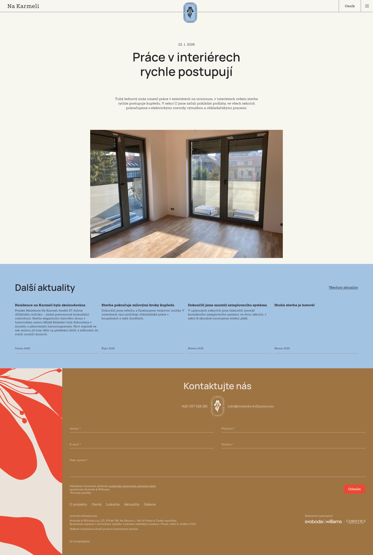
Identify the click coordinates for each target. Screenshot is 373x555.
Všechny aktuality (343, 287)
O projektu (78, 504)
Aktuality (131, 504)
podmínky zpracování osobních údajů (132, 486)
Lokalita (113, 504)
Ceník (97, 504)
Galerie (150, 504)
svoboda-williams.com (83, 515)
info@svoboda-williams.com (251, 406)
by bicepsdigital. (80, 541)
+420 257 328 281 (194, 406)
